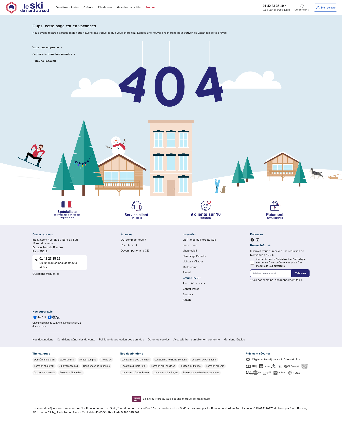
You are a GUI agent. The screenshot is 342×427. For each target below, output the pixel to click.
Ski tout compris (87, 359)
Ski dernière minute (44, 372)
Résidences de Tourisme (96, 366)
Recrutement (129, 245)
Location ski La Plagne (166, 372)
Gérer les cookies (159, 339)
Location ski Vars (215, 366)
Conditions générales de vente (76, 339)
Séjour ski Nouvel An (71, 372)
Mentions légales (234, 339)
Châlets (88, 7)
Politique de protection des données (121, 339)
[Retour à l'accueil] (27, 7)
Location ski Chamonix (204, 359)
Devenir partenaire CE (135, 250)
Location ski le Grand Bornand (170, 359)
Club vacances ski (68, 366)
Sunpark (188, 294)
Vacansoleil (190, 250)
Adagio (187, 299)
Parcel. (187, 272)
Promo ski (106, 359)
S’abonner (300, 273)
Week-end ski (67, 359)
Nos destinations (42, 339)
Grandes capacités (129, 7)
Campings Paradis (194, 256)
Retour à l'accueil (44, 60)
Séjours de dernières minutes (52, 54)
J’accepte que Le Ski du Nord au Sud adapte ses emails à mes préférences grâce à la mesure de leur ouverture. (281, 262)
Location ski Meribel (190, 366)
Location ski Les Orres (163, 366)
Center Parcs (191, 288)
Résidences (105, 7)
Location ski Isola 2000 (134, 366)
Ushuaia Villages (193, 261)
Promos (150, 7)
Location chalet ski (44, 366)
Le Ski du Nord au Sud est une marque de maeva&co (176, 398)
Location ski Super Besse (135, 372)
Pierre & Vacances (194, 283)
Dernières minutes (67, 7)
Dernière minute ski (44, 359)
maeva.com (190, 245)
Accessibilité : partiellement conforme (196, 339)
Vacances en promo (45, 47)
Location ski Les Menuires (136, 359)
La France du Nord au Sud (199, 239)
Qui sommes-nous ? (133, 239)
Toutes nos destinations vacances (201, 372)
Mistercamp (190, 267)
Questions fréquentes (45, 273)
